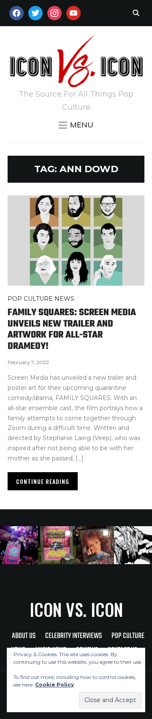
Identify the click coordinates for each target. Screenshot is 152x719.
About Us (23, 636)
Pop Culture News (41, 299)
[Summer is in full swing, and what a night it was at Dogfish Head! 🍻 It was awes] (57, 545)
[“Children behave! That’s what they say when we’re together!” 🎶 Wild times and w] (95, 545)
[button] (76, 125)
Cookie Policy (54, 684)
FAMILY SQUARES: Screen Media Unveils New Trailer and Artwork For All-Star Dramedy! (72, 329)
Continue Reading (42, 481)
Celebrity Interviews (73, 636)
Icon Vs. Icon (76, 609)
